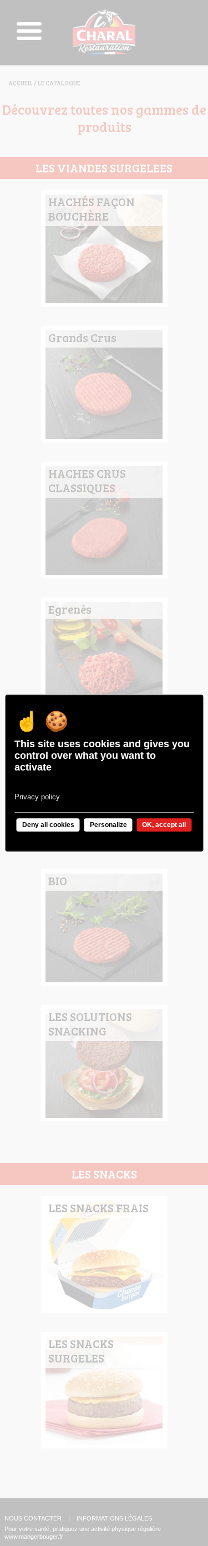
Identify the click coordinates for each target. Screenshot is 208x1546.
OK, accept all (164, 825)
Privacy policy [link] (37, 797)
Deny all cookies (48, 825)
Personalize (108, 825)
